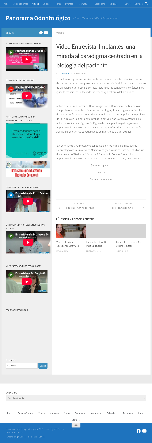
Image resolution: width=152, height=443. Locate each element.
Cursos (46, 3)
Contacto (139, 3)
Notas (58, 3)
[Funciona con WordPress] (18, 437)
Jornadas (83, 3)
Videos (35, 3)
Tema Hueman (39, 437)
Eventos (69, 3)
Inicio (6, 3)
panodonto (66, 73)
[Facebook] (41, 32)
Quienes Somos (20, 3)
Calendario (100, 3)
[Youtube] (46, 32)
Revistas (113, 3)
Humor (127, 3)
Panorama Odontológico (38, 18)
